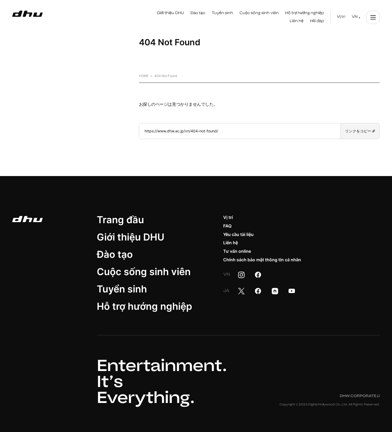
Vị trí (228, 217)
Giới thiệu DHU (130, 237)
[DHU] (27, 14)
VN (355, 17)
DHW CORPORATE (360, 396)
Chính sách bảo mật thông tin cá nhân (262, 259)
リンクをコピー (358, 131)
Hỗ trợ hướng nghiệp (144, 306)
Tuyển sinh (122, 289)
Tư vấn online (237, 251)
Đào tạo (115, 254)
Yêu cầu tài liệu (238, 234)
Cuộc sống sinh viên (144, 271)
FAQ (227, 226)
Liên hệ (230, 242)
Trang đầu (120, 220)
